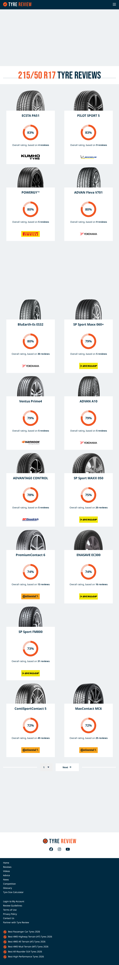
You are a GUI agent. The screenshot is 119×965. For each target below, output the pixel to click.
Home (6, 862)
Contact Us (8, 918)
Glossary (7, 887)
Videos (6, 871)
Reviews (7, 866)
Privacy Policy (10, 913)
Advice (6, 875)
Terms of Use (10, 909)
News (6, 879)
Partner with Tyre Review (16, 922)
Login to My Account (13, 901)
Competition (9, 883)
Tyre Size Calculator (13, 892)
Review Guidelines (12, 905)
